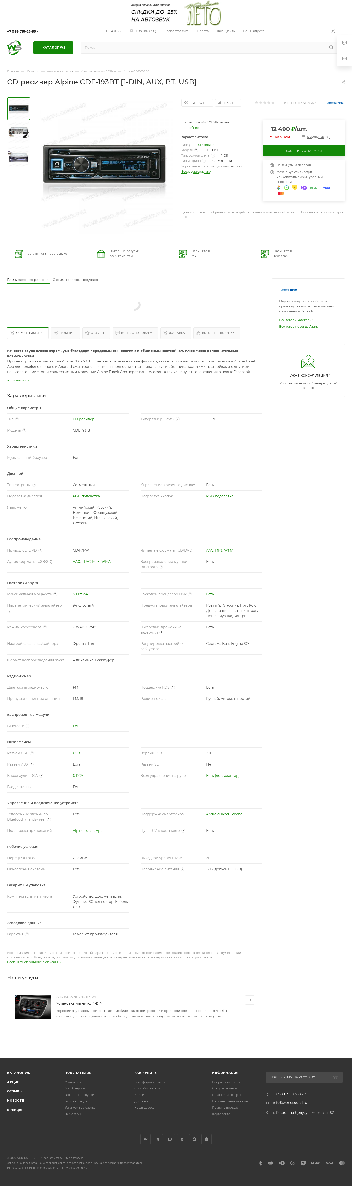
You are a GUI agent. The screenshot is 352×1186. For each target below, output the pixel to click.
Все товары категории (296, 320)
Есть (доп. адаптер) (223, 776)
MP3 (218, 550)
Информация (225, 1073)
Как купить (145, 1073)
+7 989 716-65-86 (21, 31)
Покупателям (78, 1073)
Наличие (67, 333)
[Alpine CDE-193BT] (104, 165)
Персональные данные (230, 1101)
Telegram (158, 1139)
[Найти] (331, 48)
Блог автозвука (76, 1101)
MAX (194, 1139)
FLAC (86, 562)
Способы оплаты (147, 1088)
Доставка (177, 333)
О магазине (73, 1082)
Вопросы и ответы (226, 1082)
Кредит (140, 1095)
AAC (209, 550)
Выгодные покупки (218, 333)
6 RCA (78, 776)
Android (213, 814)
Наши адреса (144, 1107)
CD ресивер (207, 145)
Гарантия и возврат (226, 1095)
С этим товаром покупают (75, 280)
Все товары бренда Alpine (298, 326)
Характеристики (29, 333)
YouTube (170, 1139)
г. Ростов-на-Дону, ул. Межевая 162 (303, 1112)
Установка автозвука (80, 1107)
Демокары (73, 1114)
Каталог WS (18, 1073)
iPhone (236, 814)
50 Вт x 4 (80, 594)
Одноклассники (182, 1139)
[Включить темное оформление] (333, 31)
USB (76, 753)
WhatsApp (206, 1139)
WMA (228, 550)
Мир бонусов (75, 1088)
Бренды (14, 1110)
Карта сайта (221, 1114)
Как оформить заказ (149, 1082)
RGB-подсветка (86, 496)
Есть (210, 594)
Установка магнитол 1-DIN (79, 1003)
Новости (15, 1100)
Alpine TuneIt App (87, 831)
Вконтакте (145, 1139)
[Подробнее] (249, 1000)
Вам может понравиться (28, 280)
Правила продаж (225, 1107)
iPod (225, 814)
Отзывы (97, 333)
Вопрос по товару (136, 333)
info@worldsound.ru (290, 1102)
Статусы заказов (224, 1088)
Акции (13, 1082)
